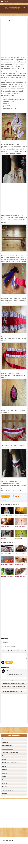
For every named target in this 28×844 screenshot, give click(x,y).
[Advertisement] (14, 36)
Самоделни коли (6, 738)
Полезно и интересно (7, 756)
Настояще (4, 793)
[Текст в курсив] (6, 650)
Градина (4, 759)
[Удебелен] (4, 650)
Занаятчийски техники (7, 790)
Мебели (4, 776)
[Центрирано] (17, 650)
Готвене (4, 766)
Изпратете (9, 662)
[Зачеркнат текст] (11, 650)
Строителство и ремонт (7, 749)
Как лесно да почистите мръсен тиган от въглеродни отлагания (12, 692)
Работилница (5, 769)
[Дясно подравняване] (20, 650)
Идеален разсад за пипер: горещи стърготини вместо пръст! (13, 687)
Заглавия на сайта (14, 735)
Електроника (5, 742)
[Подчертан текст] (9, 650)
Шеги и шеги (5, 783)
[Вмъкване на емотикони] (23, 650)
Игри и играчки (5, 780)
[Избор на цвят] (25, 650)
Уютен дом (4, 773)
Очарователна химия (7, 745)
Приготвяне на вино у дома (9, 680)
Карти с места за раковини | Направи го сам (13, 683)
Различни (4, 786)
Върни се (6, 496)
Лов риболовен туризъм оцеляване (10, 762)
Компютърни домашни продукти (10, 752)
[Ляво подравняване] (14, 650)
